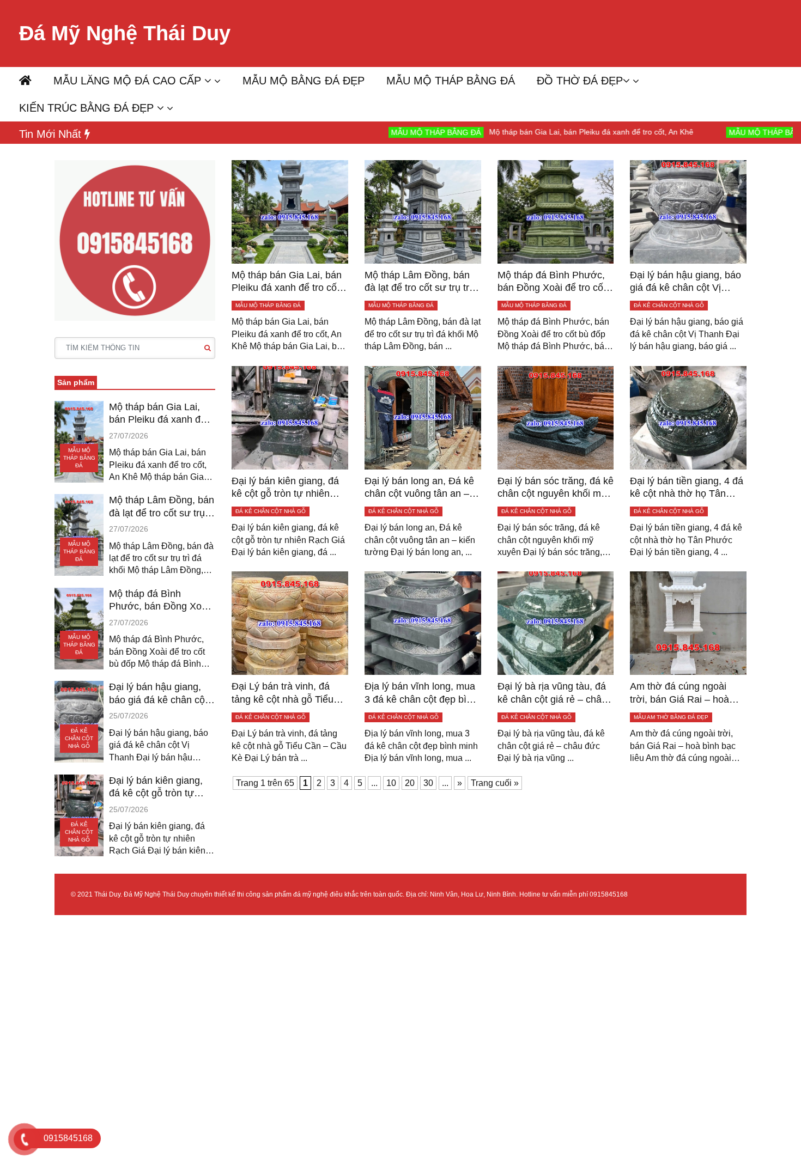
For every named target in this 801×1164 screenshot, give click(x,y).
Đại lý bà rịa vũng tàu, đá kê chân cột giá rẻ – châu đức (552, 693)
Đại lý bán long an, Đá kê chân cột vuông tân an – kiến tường (419, 488)
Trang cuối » (495, 783)
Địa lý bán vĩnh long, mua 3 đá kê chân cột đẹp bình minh (421, 693)
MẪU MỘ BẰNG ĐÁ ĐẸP (303, 81)
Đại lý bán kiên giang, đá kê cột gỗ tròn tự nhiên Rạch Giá (156, 787)
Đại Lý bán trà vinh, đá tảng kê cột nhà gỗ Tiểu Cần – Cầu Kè (282, 693)
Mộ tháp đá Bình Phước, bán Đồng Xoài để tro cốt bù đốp (159, 600)
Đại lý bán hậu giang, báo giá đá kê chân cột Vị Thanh (158, 693)
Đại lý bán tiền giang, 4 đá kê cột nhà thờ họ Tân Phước (686, 488)
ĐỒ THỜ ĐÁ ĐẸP (580, 81)
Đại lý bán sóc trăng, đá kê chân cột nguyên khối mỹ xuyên (555, 488)
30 (428, 783)
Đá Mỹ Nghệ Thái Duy (124, 33)
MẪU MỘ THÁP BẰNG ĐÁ (450, 81)
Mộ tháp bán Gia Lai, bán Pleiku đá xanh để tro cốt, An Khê (537, 131)
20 (410, 783)
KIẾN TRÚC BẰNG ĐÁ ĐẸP (88, 108)
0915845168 (609, 894)
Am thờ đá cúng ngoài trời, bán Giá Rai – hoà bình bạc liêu (679, 693)
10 (391, 783)
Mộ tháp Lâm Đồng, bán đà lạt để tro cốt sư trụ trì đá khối (161, 507)
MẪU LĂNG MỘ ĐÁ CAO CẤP (128, 81)
